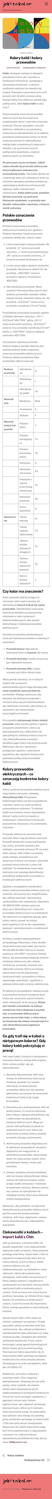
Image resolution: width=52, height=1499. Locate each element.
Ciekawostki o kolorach (34, 67)
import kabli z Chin (18, 1237)
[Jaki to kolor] (17, 6)
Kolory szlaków (16, 1455)
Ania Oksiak (13, 68)
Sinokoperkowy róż (34, 1460)
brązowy (31, 652)
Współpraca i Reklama (31, 1489)
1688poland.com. (18, 1442)
